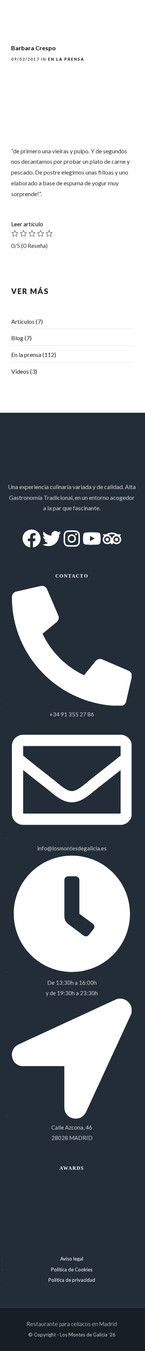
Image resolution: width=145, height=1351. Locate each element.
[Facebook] (31, 538)
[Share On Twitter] (30, 1335)
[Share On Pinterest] (40, 1335)
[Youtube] (92, 538)
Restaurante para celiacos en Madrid (71, 1323)
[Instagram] (71, 538)
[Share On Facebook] (19, 1335)
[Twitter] (51, 538)
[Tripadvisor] (112, 538)
